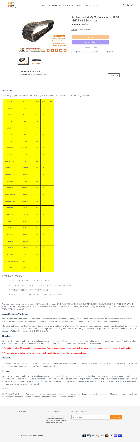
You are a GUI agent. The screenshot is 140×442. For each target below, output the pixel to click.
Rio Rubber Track (27, 435)
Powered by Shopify (38, 435)
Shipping (74, 29)
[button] (76, 24)
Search (20, 416)
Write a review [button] (113, 75)
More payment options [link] (90, 47)
